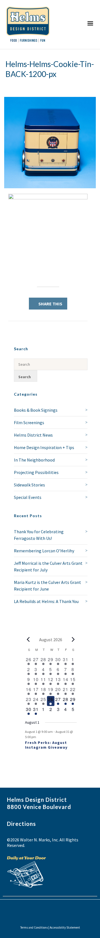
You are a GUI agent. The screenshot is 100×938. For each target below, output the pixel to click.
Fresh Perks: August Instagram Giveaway (46, 745)
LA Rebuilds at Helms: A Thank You (46, 601)
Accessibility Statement (65, 927)
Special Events (27, 497)
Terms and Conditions (34, 927)
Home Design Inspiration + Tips (44, 447)
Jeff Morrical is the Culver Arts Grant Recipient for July (48, 566)
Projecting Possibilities (36, 472)
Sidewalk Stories (29, 485)
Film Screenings (29, 422)
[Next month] (73, 639)
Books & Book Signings (36, 410)
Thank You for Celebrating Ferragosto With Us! (39, 535)
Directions (21, 823)
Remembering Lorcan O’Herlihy (44, 550)
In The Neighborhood (34, 460)
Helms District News (33, 435)
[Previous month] (28, 639)
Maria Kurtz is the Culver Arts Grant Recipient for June (47, 585)
